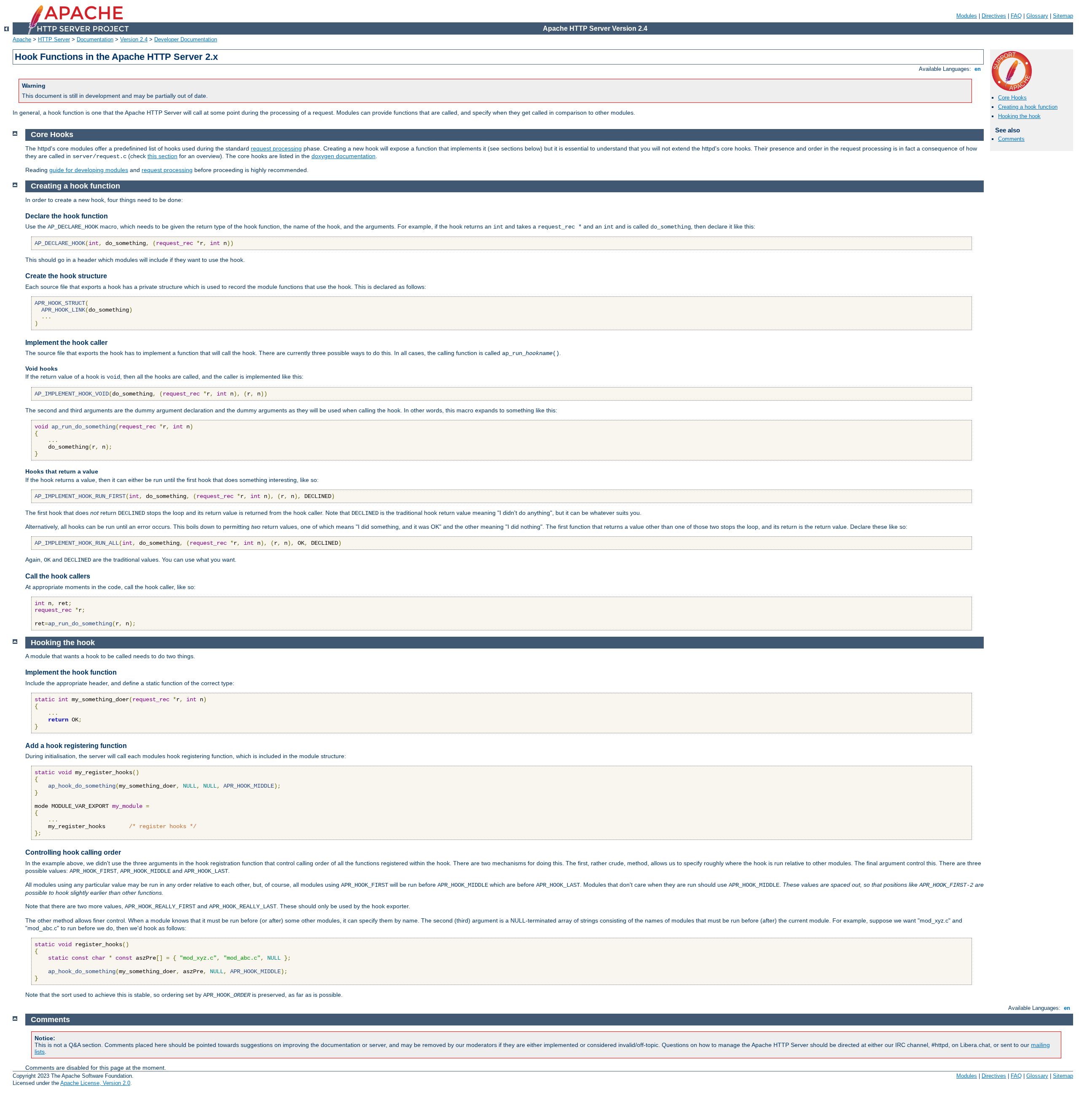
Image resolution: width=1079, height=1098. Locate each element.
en (977, 69)
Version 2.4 (134, 39)
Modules (966, 16)
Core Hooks (1012, 97)
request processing (276, 148)
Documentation (95, 39)
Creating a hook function (1028, 107)
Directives (994, 16)
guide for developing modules (88, 170)
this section (162, 156)
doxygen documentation (343, 156)
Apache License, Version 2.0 (95, 1083)
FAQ (1016, 16)
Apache (22, 39)
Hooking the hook (1019, 116)
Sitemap (1063, 16)
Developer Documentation (185, 39)
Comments (1011, 139)
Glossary (1037, 16)
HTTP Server (54, 39)
